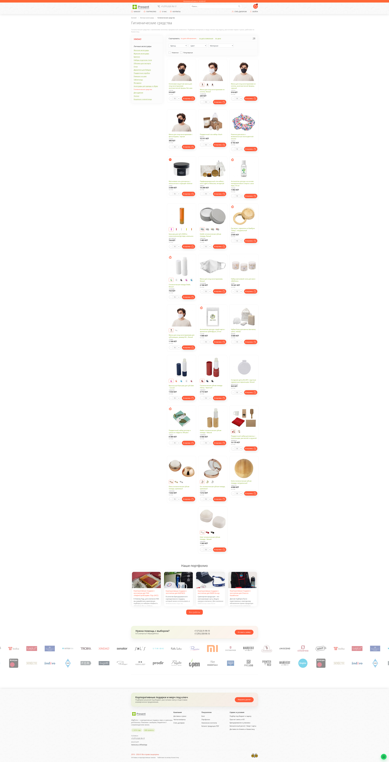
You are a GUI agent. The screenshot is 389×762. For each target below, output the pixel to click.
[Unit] (122, 648)
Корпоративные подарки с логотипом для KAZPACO (176, 592)
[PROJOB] (140, 663)
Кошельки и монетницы (143, 99)
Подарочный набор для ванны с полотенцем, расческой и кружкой (244, 437)
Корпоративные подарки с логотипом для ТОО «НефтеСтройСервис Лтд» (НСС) (146, 593)
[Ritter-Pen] (194, 648)
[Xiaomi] (13, 648)
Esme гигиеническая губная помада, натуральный (241, 482)
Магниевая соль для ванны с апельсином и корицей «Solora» (180, 182)
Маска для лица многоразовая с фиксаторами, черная (180, 135)
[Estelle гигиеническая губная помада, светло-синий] (202, 229)
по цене (218, 38)
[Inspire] (194, 663)
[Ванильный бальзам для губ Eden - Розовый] (171, 381)
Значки (136, 96)
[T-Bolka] (140, 648)
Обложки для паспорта (142, 63)
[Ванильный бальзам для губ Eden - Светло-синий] (181, 381)
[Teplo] (158, 648)
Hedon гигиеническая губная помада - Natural (210, 431)
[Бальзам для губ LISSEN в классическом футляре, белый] (181, 229)
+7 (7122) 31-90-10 (202, 631)
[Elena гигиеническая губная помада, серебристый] (181, 482)
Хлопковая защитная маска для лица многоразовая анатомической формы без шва (180, 86)
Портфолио (205, 719)
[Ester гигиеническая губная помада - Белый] (202, 532)
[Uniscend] (86, 648)
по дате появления (206, 38)
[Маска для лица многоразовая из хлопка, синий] (212, 85)
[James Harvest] (176, 663)
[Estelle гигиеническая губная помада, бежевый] (212, 229)
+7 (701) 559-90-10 (202, 634)
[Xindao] (137, 39)
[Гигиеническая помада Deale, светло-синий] (191, 280)
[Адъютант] (68, 648)
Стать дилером (178, 723)
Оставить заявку (244, 632)
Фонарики (137, 83)
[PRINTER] (68, 663)
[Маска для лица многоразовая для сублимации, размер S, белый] (176, 330)
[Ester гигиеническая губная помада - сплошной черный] (212, 532)
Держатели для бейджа (142, 70)
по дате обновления (188, 38)
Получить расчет (244, 700)
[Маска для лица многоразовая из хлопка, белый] (202, 85)
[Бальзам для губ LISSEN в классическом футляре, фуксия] (171, 229)
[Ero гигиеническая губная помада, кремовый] (202, 482)
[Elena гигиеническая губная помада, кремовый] (171, 482)
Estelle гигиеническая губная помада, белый (210, 235)
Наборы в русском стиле (143, 60)
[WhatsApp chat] (384, 757)
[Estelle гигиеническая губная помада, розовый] (217, 229)
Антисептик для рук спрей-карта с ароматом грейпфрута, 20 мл (212, 330)
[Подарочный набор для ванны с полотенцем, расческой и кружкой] (233, 431)
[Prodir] (49, 663)
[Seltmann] (176, 648)
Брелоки (137, 57)
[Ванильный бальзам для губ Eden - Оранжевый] (176, 381)
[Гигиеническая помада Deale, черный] (181, 280)
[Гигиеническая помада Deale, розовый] (186, 280)
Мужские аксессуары (141, 53)
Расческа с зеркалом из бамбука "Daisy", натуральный (243, 229)
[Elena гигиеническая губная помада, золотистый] (176, 482)
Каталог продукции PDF (210, 726)
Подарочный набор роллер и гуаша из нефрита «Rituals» (180, 431)
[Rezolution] (321, 648)
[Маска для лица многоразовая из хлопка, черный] (207, 85)
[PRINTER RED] (158, 663)
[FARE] (266, 663)
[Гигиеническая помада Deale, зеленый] (171, 280)
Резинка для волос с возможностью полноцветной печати (242, 136)
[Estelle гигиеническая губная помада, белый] (207, 229)
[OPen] (85, 663)
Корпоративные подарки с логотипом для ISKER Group (209, 592)
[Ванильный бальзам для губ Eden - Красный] (191, 381)
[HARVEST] (49, 648)
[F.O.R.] (284, 663)
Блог (203, 716)
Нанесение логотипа (209, 723)
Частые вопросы (179, 719)
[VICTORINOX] (31, 648)
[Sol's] (266, 648)
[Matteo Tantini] (303, 648)
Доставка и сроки (179, 716)
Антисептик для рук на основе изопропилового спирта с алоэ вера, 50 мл (242, 183)
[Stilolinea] (104, 648)
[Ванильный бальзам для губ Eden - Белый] (186, 381)
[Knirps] (212, 663)
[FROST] (32, 663)
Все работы (194, 612)
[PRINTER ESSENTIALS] (104, 663)
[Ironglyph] (230, 663)
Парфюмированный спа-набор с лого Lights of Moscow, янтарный (212, 182)
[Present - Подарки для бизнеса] (141, 6)
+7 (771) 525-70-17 (168, 6)
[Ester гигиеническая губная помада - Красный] (207, 532)
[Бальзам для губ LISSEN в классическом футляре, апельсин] (191, 229)
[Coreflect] (122, 663)
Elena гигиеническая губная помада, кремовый (179, 487)
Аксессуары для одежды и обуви (146, 86)
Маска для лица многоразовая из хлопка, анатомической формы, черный (243, 86)
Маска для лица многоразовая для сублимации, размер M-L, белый (181, 336)
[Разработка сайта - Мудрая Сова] (254, 758)
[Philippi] (13, 663)
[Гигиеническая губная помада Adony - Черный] (212, 381)
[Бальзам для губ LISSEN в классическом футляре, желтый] (186, 229)
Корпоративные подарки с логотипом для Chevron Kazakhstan (240, 593)
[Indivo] (248, 663)
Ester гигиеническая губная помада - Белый (210, 538)
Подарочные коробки (142, 73)
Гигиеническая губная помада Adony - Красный (211, 386)
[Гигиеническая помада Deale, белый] (176, 280)
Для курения (138, 93)
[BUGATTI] (302, 663)
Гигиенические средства (143, 89)
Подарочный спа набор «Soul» (211, 134)
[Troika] (212, 648)
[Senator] (248, 648)
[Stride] (284, 648)
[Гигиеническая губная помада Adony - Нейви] (207, 381)
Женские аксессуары (141, 50)
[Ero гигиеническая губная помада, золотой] (207, 482)
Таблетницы (138, 80)
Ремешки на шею (140, 76)
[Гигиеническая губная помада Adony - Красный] (202, 381)
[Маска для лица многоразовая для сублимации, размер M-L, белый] (171, 330)
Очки (136, 67)
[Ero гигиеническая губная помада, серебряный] (212, 482)
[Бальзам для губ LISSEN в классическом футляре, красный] (176, 229)
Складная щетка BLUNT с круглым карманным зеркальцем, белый (243, 381)
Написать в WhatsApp (139, 745)
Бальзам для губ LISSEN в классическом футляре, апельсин (181, 235)
